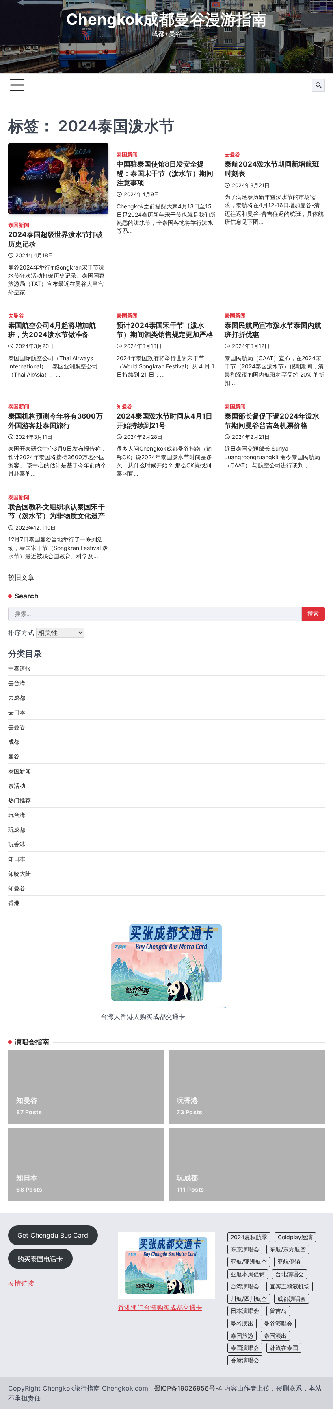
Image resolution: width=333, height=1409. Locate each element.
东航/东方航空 (288, 1249)
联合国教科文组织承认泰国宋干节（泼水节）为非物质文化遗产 (56, 511)
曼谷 (13, 756)
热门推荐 (19, 800)
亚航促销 (288, 1261)
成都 (13, 741)
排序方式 (22, 633)
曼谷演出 (242, 1323)
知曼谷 (124, 406)
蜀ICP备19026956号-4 (188, 1388)
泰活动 (16, 785)
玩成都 (16, 829)
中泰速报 (19, 668)
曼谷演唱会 (278, 1323)
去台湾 (16, 682)
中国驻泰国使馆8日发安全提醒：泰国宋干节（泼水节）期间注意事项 (165, 173)
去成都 (16, 697)
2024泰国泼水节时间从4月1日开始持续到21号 (164, 420)
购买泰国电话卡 (40, 1259)
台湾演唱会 (245, 1286)
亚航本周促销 (248, 1274)
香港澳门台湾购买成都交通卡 (160, 1308)
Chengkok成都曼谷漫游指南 (166, 19)
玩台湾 (16, 814)
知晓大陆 (19, 873)
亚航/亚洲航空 (249, 1261)
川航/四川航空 (249, 1298)
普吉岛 (278, 1311)
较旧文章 (21, 577)
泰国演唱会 (245, 1348)
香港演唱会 (245, 1360)
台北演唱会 (289, 1274)
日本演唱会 (245, 1311)
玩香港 (16, 844)
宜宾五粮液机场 (289, 1286)
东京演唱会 (245, 1249)
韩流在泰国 (284, 1348)
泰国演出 (275, 1335)
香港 (13, 902)
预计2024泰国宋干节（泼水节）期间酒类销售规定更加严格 (165, 330)
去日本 (16, 712)
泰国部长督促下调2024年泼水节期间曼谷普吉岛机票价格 (272, 420)
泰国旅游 (242, 1335)
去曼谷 (232, 154)
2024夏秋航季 (249, 1237)
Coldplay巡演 (295, 1237)
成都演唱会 (291, 1298)
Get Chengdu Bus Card (52, 1235)
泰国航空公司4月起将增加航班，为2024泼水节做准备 (52, 330)
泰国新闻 (18, 225)
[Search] (318, 85)
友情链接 (21, 1283)
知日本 (16, 858)
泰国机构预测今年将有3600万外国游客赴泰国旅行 (55, 420)
